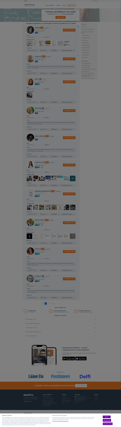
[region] (60, 420)
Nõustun (106, 416)
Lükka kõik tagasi (106, 420)
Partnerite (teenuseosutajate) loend (60, 421)
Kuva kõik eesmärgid (107, 423)
